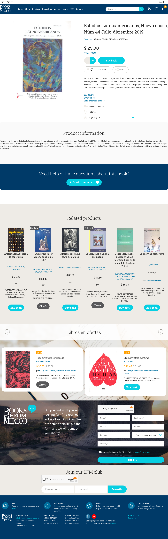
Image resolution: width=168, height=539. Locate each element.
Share (121, 70)
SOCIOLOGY (122, 39)
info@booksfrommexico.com (27, 518)
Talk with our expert (82, 182)
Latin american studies (94, 101)
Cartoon (130, 361)
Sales (20, 9)
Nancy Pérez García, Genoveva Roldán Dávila (57, 371)
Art (125, 361)
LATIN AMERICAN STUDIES (104, 39)
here (14, 509)
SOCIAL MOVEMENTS (15, 267)
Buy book (111, 60)
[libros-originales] (5, 505)
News (65, 9)
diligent (113, 523)
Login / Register (6, 2)
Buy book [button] (16, 307)
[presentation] (7, 332)
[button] (162, 1)
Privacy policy (133, 515)
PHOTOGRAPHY (65, 267)
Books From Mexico (51, 9)
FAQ (72, 9)
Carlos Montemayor (153, 280)
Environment (89, 98)
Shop (27, 9)
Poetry (47, 361)
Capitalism (89, 95)
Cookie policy (133, 518)
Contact (79, 9)
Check (43, 306)
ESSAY (147, 265)
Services (36, 9)
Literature (40, 361)
